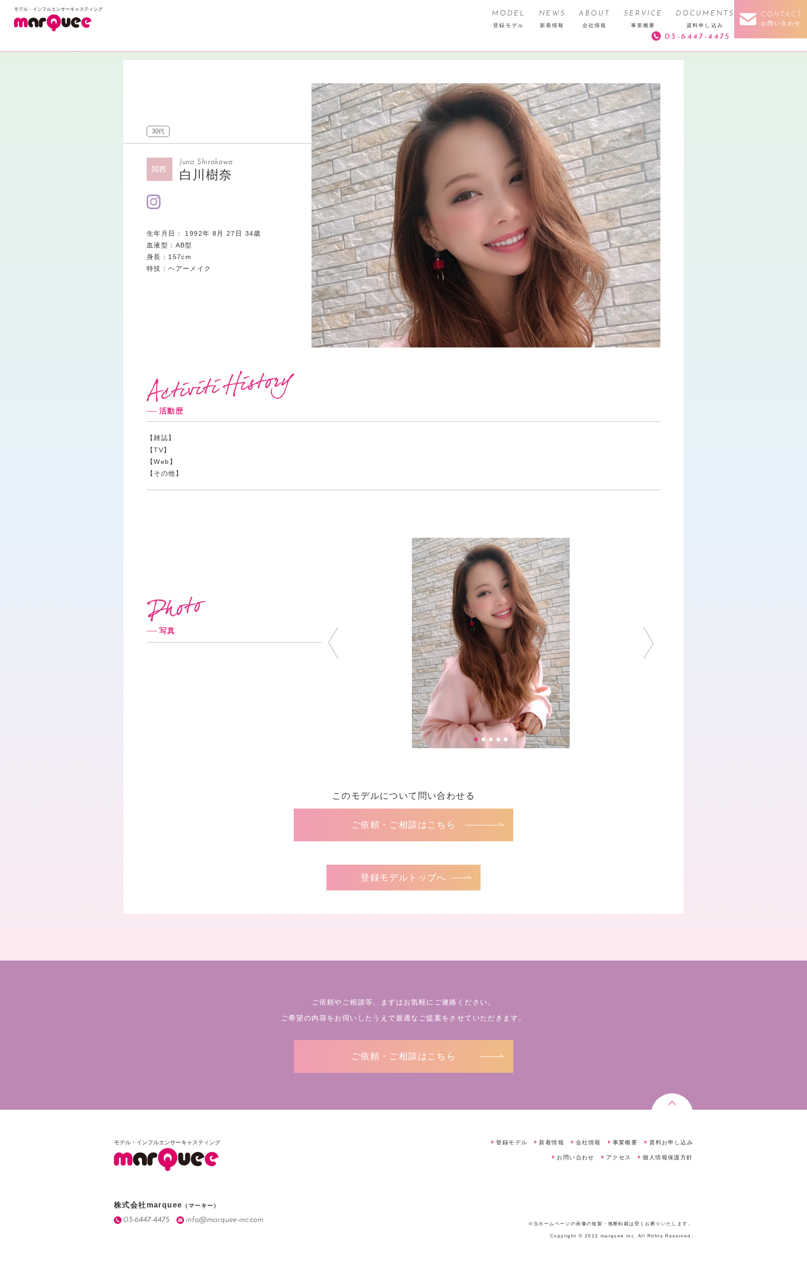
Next (648, 643)
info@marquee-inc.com (224, 1220)
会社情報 (588, 1142)
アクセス (618, 1157)
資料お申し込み (671, 1142)
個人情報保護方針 (668, 1157)
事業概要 (625, 1142)
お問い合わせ (575, 1157)
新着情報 (551, 1142)
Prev (333, 643)
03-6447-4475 (698, 37)
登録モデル (511, 1142)
